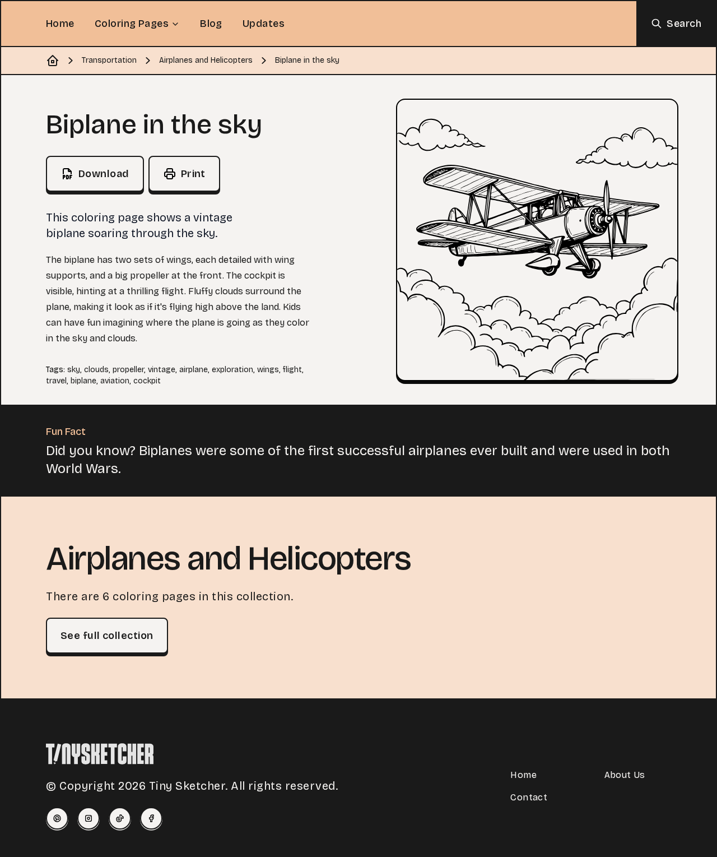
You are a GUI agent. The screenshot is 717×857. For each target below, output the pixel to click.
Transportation (109, 60)
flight (292, 369)
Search (684, 23)
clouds (96, 369)
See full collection (106, 635)
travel (56, 381)
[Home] (52, 60)
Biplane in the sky (307, 60)
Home (60, 23)
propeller (128, 369)
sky (73, 369)
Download (103, 174)
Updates (264, 23)
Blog (211, 23)
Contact (528, 797)
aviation (114, 381)
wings (268, 369)
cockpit (147, 381)
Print (193, 174)
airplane (193, 369)
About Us (624, 775)
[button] (537, 240)
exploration (232, 369)
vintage (161, 369)
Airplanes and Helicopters (206, 60)
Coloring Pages (132, 23)
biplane (83, 381)
